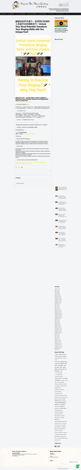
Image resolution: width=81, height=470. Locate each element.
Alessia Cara (57, 419)
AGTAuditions (62, 406)
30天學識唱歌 (57, 380)
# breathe (56, 354)
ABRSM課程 (62, 404)
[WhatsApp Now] (65, 463)
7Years (56, 382)
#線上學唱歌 (57, 367)
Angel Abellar (57, 436)
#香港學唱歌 (57, 371)
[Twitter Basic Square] (57, 446)
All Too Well (63, 425)
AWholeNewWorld (62, 408)
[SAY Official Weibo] (59, 463)
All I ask (59, 423)
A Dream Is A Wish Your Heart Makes (61, 384)
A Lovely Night (57, 385)
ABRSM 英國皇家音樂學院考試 (60, 402)
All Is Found (64, 423)
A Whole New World (58, 393)
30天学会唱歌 (65, 378)
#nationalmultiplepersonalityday (60, 356)
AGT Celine (57, 406)
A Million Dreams (58, 387)
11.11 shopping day (58, 372)
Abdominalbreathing (58, 410)
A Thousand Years (58, 391)
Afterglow (63, 415)
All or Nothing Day (58, 426)
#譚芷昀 (64, 367)
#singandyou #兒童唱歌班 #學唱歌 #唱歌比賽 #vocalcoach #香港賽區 (61, 361)
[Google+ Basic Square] (59, 446)
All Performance (58, 425)
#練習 (61, 367)
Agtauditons (57, 417)
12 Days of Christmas (59, 376)
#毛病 (65, 365)
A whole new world (63, 397)
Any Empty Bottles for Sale (62, 438)
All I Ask (56, 423)
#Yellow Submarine (62, 354)
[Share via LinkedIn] (21, 167)
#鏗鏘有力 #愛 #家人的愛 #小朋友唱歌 (61, 369)
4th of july (62, 380)
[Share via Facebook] (16, 167)
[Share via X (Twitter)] (19, 167)
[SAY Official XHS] (62, 463)
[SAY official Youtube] (54, 463)
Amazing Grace (62, 428)
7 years (66, 380)
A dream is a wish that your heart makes (61, 395)
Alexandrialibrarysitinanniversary (61, 421)
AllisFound (57, 428)
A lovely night (57, 397)
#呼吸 (56, 365)
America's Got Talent (58, 430)
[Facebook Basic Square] (55, 446)
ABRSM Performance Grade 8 (60, 400)
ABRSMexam (57, 404)
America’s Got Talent (58, 432)
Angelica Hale (63, 436)
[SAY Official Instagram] (56, 463)
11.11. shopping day (58, 374)
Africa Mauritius (57, 415)
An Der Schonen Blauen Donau (60, 434)
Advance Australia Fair (59, 413)
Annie (56, 438)
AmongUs (65, 432)
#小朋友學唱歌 (60, 365)
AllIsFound (64, 426)
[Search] (67, 3)
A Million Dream (64, 385)
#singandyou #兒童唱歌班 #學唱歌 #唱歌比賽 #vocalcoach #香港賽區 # (61, 363)
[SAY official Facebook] (51, 463)
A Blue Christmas (61, 382)
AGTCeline (57, 408)
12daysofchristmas (58, 378)
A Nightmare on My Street (59, 389)
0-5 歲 (61, 371)
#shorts (56, 359)
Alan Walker (62, 417)
